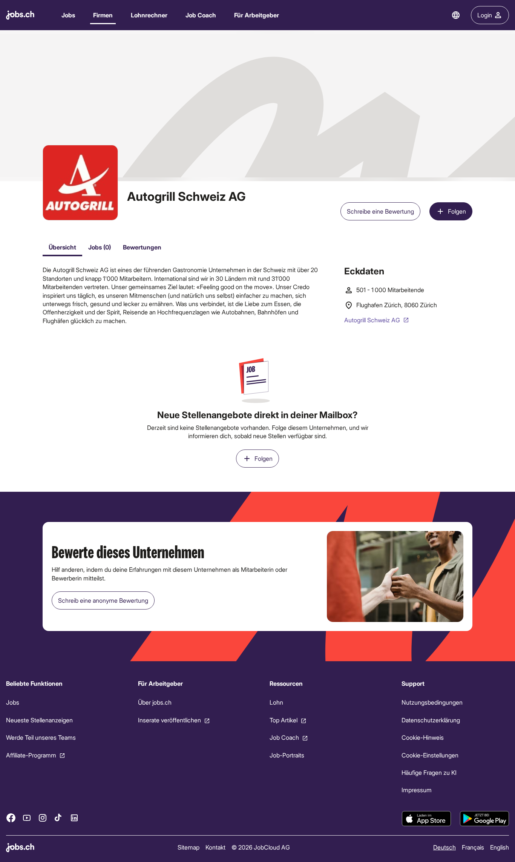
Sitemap (188, 847)
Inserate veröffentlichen (169, 719)
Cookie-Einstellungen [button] (430, 754)
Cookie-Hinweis (423, 737)
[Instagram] (43, 817)
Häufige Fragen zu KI (429, 772)
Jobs (68, 14)
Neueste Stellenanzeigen (39, 719)
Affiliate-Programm (31, 754)
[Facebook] (11, 817)
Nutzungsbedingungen (432, 702)
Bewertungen (142, 247)
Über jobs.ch (155, 702)
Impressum (417, 789)
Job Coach (200, 14)
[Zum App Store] (426, 818)
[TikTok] (58, 817)
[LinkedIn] (74, 817)
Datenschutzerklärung (431, 719)
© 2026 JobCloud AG (260, 847)
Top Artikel (283, 719)
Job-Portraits (287, 754)
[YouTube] (27, 817)
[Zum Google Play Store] (484, 818)
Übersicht (62, 247)
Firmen (103, 14)
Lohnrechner (149, 14)
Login (484, 14)
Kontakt (215, 847)
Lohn (276, 702)
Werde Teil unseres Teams (41, 737)
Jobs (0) (99, 247)
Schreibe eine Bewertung (380, 211)
